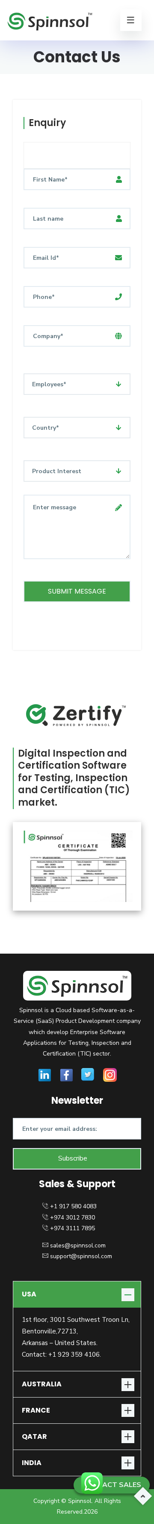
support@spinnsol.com (81, 1256)
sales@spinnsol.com (78, 1245)
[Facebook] (66, 1074)
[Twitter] (88, 1074)
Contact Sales (111, 1485)
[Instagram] (110, 1074)
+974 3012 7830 (72, 1217)
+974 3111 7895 (72, 1228)
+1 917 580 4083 (73, 1206)
